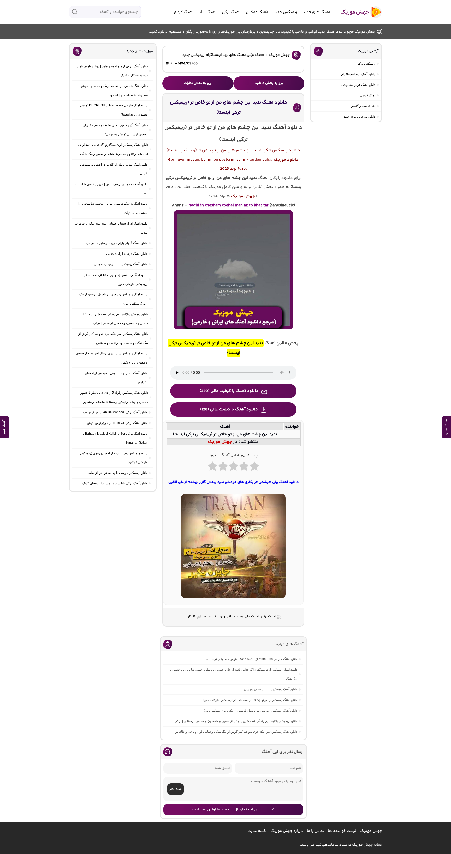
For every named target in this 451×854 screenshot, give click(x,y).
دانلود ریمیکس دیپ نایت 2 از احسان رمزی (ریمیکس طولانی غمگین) (113, 457)
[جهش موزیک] (357, 12)
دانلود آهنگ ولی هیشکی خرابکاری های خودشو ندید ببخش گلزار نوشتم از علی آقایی (233, 482)
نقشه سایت (257, 831)
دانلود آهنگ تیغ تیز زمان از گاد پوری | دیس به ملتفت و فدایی (113, 169)
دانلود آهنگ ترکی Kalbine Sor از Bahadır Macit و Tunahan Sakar (115, 438)
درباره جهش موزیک (287, 831)
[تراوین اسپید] (233, 601)
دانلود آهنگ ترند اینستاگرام (358, 74)
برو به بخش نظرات (198, 83)
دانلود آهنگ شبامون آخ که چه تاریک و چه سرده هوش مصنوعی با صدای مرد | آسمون (114, 90)
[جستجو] (74, 11)
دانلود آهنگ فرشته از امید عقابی (126, 254)
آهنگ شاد (207, 12)
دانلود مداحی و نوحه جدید (359, 116)
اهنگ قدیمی (367, 95)
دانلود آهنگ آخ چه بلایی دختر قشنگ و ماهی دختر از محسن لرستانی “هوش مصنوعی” (116, 129)
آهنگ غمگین (257, 12)
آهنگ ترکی (231, 12)
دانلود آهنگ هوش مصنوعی (358, 85)
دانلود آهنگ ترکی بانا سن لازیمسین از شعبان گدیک (114, 483)
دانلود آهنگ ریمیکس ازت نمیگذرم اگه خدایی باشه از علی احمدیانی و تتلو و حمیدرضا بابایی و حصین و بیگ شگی (233, 674)
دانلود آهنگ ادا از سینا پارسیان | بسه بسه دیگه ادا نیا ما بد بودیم (111, 228)
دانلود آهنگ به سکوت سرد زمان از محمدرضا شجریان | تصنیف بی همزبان (112, 208)
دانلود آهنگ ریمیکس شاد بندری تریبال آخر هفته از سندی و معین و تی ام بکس (111, 358)
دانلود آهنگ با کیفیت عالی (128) (229, 409)
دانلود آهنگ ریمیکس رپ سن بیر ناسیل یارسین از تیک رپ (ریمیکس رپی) (250, 710)
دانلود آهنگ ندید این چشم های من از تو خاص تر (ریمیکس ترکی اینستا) (228, 108)
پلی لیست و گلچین (363, 106)
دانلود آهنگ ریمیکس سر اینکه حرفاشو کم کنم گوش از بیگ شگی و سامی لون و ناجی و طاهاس (236, 732)
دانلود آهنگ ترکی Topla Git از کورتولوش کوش (117, 423)
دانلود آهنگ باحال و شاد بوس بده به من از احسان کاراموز (116, 377)
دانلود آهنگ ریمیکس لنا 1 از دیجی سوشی (270, 689)
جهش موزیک (279, 55)
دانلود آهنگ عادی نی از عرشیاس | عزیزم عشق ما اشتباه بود (111, 188)
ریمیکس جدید (285, 12)
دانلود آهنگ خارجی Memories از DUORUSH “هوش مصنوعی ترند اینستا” (250, 659)
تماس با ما (315, 831)
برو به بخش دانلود (269, 83)
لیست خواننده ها (342, 831)
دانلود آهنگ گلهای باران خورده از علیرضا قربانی (116, 243)
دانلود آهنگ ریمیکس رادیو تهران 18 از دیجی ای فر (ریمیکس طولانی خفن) (250, 700)
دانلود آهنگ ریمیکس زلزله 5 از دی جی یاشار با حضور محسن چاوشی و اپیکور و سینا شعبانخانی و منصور (114, 397)
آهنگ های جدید (316, 12)
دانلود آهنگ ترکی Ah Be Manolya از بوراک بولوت (115, 412)
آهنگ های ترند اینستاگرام (225, 55)
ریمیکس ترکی (366, 63)
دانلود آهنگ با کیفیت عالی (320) (229, 391)
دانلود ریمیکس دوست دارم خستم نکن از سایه (117, 473)
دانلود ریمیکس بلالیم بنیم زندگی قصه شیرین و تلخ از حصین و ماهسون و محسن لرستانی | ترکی (236, 721)
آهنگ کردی (183, 12)
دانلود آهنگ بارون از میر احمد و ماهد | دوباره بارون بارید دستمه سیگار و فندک (112, 70)
